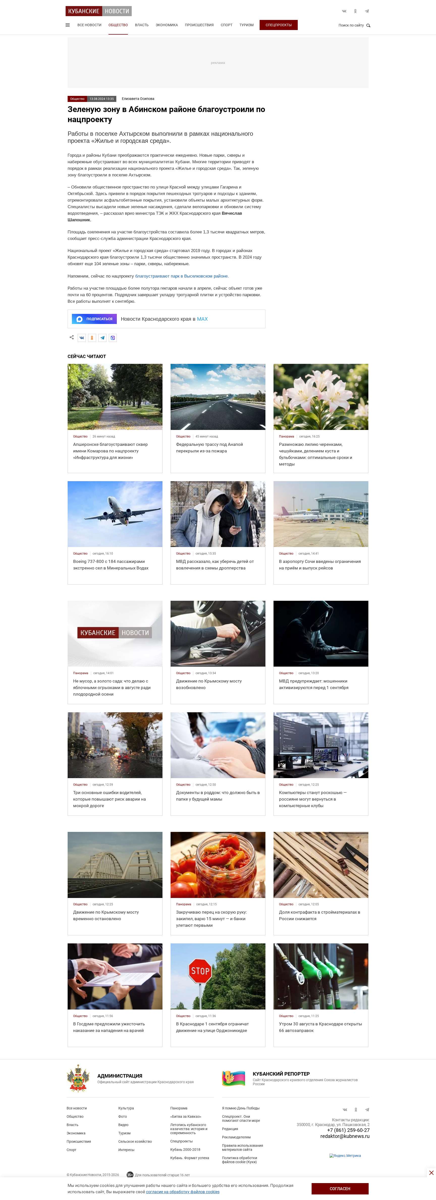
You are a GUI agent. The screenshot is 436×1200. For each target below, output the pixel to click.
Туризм (246, 25)
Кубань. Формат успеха (189, 1158)
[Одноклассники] (92, 338)
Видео (123, 1125)
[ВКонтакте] (82, 338)
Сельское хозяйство (135, 1141)
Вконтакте (344, 11)
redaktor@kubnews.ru (345, 1136)
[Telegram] (102, 338)
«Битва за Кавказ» (185, 1116)
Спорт (226, 25)
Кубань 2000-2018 (185, 1150)
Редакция (230, 1129)
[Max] (113, 338)
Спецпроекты (279, 25)
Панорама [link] (286, 436)
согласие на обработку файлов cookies (183, 1191)
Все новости (89, 25)
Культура (126, 1108)
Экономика (167, 25)
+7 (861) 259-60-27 (348, 1130)
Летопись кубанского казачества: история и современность (188, 1129)
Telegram (367, 11)
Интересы (126, 1150)
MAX (202, 319)
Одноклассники (355, 11)
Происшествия (199, 25)
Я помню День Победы (241, 1108)
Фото (122, 1116)
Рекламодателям (236, 1137)
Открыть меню (68, 26)
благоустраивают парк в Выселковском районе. (182, 276)
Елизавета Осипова (138, 99)
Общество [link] (80, 436)
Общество (118, 25)
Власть (142, 25)
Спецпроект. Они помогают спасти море (241, 1118)
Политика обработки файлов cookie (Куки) (239, 1160)
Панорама (178, 1108)
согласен (340, 1188)
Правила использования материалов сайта (242, 1147)
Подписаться (99, 319)
